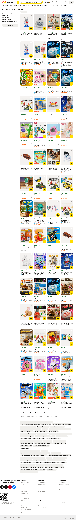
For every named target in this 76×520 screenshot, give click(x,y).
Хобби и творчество (25, 498)
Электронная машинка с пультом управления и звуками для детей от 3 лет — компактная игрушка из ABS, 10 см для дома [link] (26, 299)
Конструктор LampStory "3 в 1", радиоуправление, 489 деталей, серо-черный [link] (66, 34)
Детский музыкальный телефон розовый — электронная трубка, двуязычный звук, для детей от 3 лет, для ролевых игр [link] (39, 376)
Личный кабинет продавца (43, 502)
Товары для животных (25, 507)
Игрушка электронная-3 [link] (52, 272)
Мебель (22, 484)
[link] (36, 422)
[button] (23, 12)
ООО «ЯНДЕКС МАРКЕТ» (70, 516)
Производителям (62, 486)
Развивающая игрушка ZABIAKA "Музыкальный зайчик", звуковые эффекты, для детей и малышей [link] (53, 376)
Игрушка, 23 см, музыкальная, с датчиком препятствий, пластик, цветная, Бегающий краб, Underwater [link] (53, 116)
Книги (22, 502)
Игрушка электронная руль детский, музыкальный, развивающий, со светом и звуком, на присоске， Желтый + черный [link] (66, 195)
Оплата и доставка (41, 484)
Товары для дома (24, 493)
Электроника (23, 489)
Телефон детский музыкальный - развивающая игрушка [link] (52, 403)
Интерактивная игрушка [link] (39, 168)
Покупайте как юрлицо (42, 486)
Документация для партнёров (44, 505)
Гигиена (22, 487)
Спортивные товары (25, 505)
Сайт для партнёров (42, 507)
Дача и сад (23, 500)
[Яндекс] (73, 518)
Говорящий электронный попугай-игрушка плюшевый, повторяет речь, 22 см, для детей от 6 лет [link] (66, 350)
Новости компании (62, 482)
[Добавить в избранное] (31, 15)
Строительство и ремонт (26, 509)
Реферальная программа (64, 484)
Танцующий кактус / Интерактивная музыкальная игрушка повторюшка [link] (25, 90)
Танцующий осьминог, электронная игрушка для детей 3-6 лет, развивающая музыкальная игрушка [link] (39, 221)
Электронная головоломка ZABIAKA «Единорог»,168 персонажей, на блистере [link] (26, 376)
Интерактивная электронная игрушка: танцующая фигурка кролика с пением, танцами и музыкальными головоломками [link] (26, 34)
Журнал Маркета (41, 491)
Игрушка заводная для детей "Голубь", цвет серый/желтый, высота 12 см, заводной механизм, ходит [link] (67, 376)
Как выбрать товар (41, 482)
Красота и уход (24, 496)
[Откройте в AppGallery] (10, 488)
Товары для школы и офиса (26, 503)
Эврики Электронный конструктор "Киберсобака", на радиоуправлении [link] (66, 62)
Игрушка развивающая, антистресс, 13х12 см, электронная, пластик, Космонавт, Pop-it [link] (38, 34)
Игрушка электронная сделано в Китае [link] (38, 299)
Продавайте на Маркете (42, 503)
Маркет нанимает (62, 489)
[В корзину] (31, 28)
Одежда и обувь (24, 491)
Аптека (22, 495)
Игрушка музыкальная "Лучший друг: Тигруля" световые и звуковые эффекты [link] (39, 403)
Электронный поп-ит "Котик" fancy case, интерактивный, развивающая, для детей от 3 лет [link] (67, 90)
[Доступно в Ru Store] (14, 488)
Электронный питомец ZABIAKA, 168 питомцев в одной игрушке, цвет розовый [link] (39, 90)
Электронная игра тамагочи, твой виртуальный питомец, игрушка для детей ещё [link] (53, 142)
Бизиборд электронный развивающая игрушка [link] (39, 273)
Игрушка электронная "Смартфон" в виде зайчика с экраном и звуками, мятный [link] (66, 142)
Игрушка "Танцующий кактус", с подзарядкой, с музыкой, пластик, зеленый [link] (26, 221)
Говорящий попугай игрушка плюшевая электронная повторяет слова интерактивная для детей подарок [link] (39, 142)
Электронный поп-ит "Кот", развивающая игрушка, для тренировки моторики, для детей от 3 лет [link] (53, 299)
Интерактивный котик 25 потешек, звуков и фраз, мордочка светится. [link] (26, 247)
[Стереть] (41, 2)
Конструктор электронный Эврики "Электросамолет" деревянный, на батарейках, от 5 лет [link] (26, 403)
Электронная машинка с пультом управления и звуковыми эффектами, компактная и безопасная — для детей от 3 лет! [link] (66, 299)
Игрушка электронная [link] (25, 141)
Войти (71, 2)
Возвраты (40, 489)
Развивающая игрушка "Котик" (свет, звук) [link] (38, 247)
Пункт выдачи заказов (63, 487)
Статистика (5, 517)
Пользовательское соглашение (15, 517)
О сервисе (40, 487)
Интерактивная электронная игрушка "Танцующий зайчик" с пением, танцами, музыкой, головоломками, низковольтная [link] (26, 62)
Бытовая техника (24, 486)
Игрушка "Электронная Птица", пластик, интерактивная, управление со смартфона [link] (26, 116)
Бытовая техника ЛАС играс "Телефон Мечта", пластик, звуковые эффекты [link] (66, 403)
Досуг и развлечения (25, 482)
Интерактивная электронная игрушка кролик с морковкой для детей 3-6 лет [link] (26, 324)
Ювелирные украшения (25, 512)
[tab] (5, 5)
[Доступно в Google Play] (6, 488)
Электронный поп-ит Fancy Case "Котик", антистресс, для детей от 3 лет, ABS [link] (53, 62)
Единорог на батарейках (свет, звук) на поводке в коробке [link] (52, 221)
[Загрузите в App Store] (2, 488)
